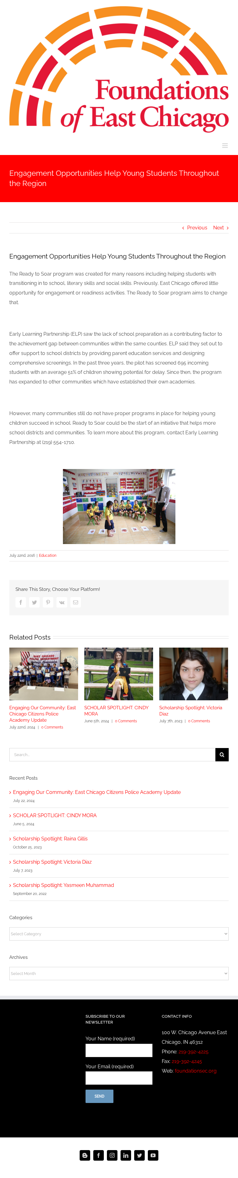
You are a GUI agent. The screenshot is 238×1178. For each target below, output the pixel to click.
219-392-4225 (193, 1052)
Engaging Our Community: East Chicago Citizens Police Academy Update (42, 714)
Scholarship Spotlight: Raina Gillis (50, 839)
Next (218, 228)
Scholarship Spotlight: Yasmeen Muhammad (63, 885)
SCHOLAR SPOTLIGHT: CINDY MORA (55, 815)
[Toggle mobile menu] (225, 145)
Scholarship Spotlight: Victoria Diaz (52, 862)
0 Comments (52, 727)
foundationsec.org (196, 1071)
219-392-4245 (187, 1061)
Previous (197, 228)
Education (47, 555)
